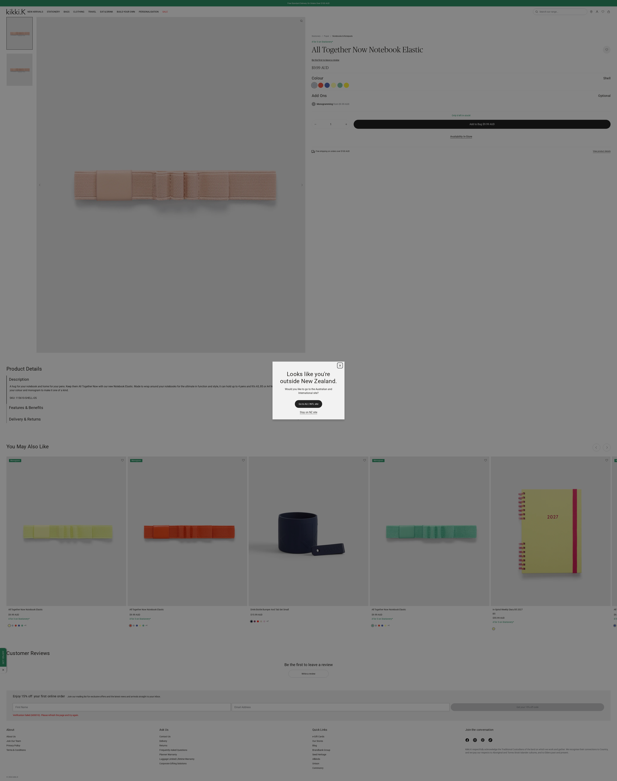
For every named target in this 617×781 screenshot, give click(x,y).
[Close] (340, 365)
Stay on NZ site (308, 412)
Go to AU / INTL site (308, 404)
